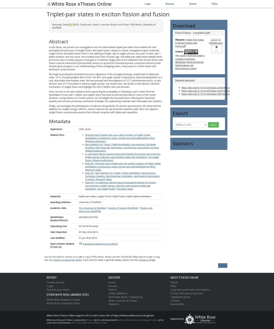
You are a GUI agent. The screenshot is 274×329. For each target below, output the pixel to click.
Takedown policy (180, 297)
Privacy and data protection (186, 293)
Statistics (113, 304)
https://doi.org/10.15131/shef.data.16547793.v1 (206, 90)
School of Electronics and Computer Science (138, 320)
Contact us (144, 259)
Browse (170, 3)
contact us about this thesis (67, 259)
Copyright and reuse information (190, 289)
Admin (223, 265)
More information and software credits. (90, 322)
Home (112, 282)
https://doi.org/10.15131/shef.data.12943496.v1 (206, 87)
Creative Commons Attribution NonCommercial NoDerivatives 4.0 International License (189, 63)
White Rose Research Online (63, 299)
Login (147, 3)
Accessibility (177, 304)
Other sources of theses (122, 300)
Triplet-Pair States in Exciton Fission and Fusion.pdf (189, 43)
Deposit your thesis (58, 289)
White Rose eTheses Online (82, 4)
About (174, 282)
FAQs (215, 3)
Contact (174, 300)
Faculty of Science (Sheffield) (123, 208)
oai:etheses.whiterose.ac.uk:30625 (100, 243)
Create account (56, 282)
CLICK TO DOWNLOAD (215, 41)
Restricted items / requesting (125, 297)
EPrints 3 (90, 320)
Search (193, 3)
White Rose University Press (63, 303)
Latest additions (117, 293)
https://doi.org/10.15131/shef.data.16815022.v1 (206, 93)
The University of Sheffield (92, 208)
